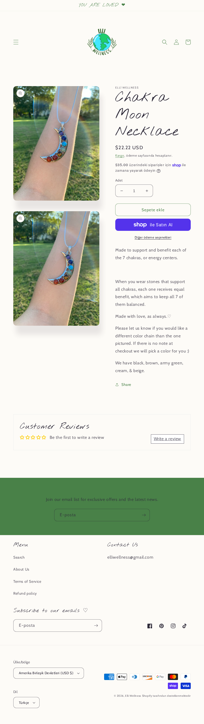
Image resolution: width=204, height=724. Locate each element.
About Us (21, 569)
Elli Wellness (133, 695)
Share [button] (126, 384)
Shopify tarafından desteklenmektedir (166, 695)
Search (19, 557)
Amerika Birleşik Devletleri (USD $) (46, 673)
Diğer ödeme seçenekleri (153, 237)
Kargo (119, 155)
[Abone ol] (144, 515)
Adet (119, 180)
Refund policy (25, 593)
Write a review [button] (167, 438)
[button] (16, 42)
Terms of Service (27, 581)
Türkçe (24, 702)
